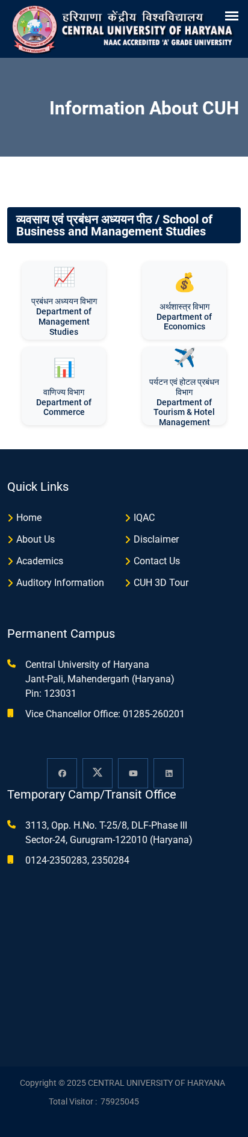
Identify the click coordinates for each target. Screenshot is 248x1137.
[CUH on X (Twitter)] (97, 773)
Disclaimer (156, 539)
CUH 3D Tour (161, 582)
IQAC (144, 517)
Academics (39, 561)
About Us (35, 539)
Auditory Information (60, 582)
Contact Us (157, 561)
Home (29, 517)
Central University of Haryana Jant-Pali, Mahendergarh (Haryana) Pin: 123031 (100, 679)
